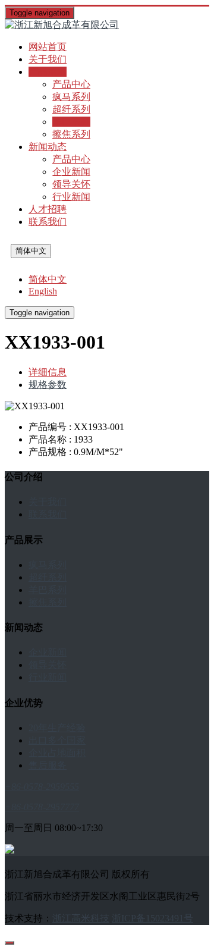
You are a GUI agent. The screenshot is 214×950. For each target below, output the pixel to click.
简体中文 (30, 250)
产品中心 (71, 84)
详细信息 (48, 372)
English (43, 291)
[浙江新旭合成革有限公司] (107, 25)
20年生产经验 (57, 728)
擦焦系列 (71, 134)
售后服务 (48, 765)
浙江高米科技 (80, 918)
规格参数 (48, 385)
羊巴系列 (71, 122)
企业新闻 (71, 172)
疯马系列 (71, 97)
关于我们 (48, 59)
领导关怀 (71, 184)
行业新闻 (71, 197)
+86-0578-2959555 (42, 787)
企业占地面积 (57, 753)
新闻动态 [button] (48, 147)
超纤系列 (71, 109)
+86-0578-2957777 (42, 807)
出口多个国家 (57, 740)
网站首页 (48, 47)
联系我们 (48, 222)
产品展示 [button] (48, 72)
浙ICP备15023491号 (152, 918)
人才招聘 (48, 209)
